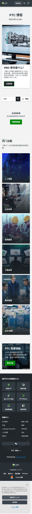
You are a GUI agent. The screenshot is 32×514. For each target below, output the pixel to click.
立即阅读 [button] (9, 84)
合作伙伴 (24, 429)
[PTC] (16, 465)
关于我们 (5, 422)
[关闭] (27, 485)
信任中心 (10, 473)
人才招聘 (5, 432)
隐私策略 (17, 473)
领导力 (4, 436)
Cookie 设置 (19, 477)
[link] (10, 363)
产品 (3, 425)
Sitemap (25, 473)
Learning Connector (8, 429)
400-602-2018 (21, 457)
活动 (22, 432)
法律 (4, 473)
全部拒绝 (14, 502)
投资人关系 (24, 422)
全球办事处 (24, 436)
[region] (14, 497)
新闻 (22, 425)
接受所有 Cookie (14, 497)
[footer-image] (12, 477)
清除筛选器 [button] (16, 122)
